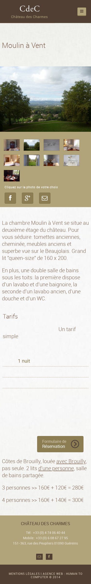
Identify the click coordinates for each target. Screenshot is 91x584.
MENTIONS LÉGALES (24, 574)
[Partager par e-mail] (44, 198)
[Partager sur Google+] (27, 198)
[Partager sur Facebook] (10, 198)
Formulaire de (54, 444)
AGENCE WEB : (54, 574)
